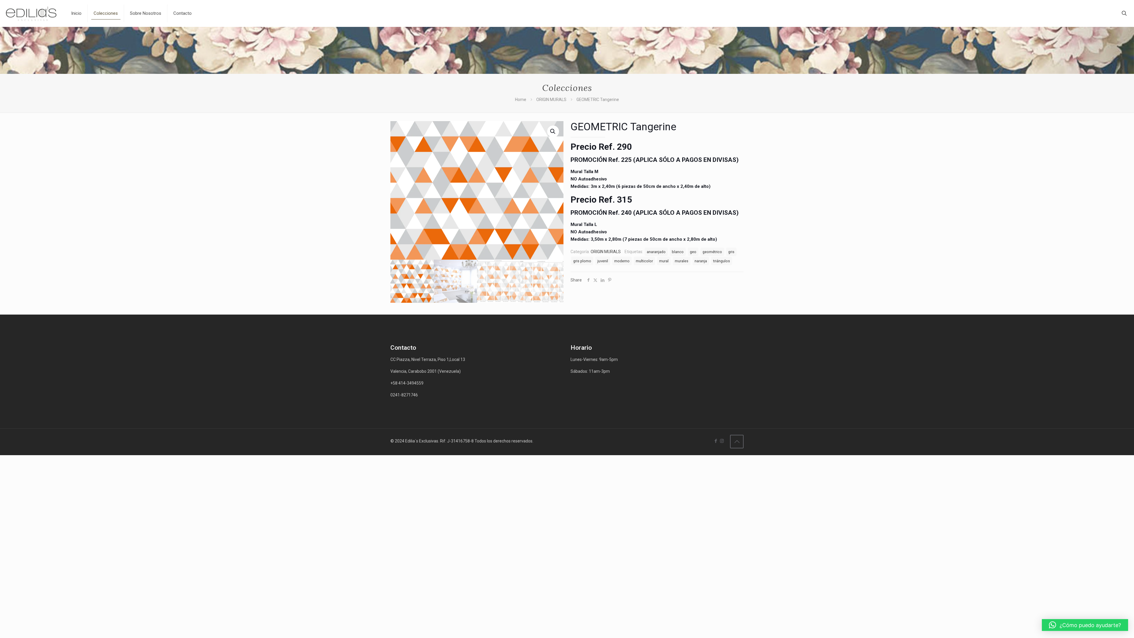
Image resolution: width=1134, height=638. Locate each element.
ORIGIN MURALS (551, 99)
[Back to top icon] (737, 441)
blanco (678, 252)
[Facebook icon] (715, 441)
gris (731, 252)
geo (693, 252)
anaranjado (656, 252)
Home (520, 99)
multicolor (644, 261)
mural (664, 261)
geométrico (712, 252)
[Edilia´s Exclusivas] (31, 13)
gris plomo (582, 261)
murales (681, 261)
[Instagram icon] (722, 441)
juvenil (602, 261)
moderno (622, 261)
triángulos (721, 261)
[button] (1085, 625)
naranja (701, 261)
